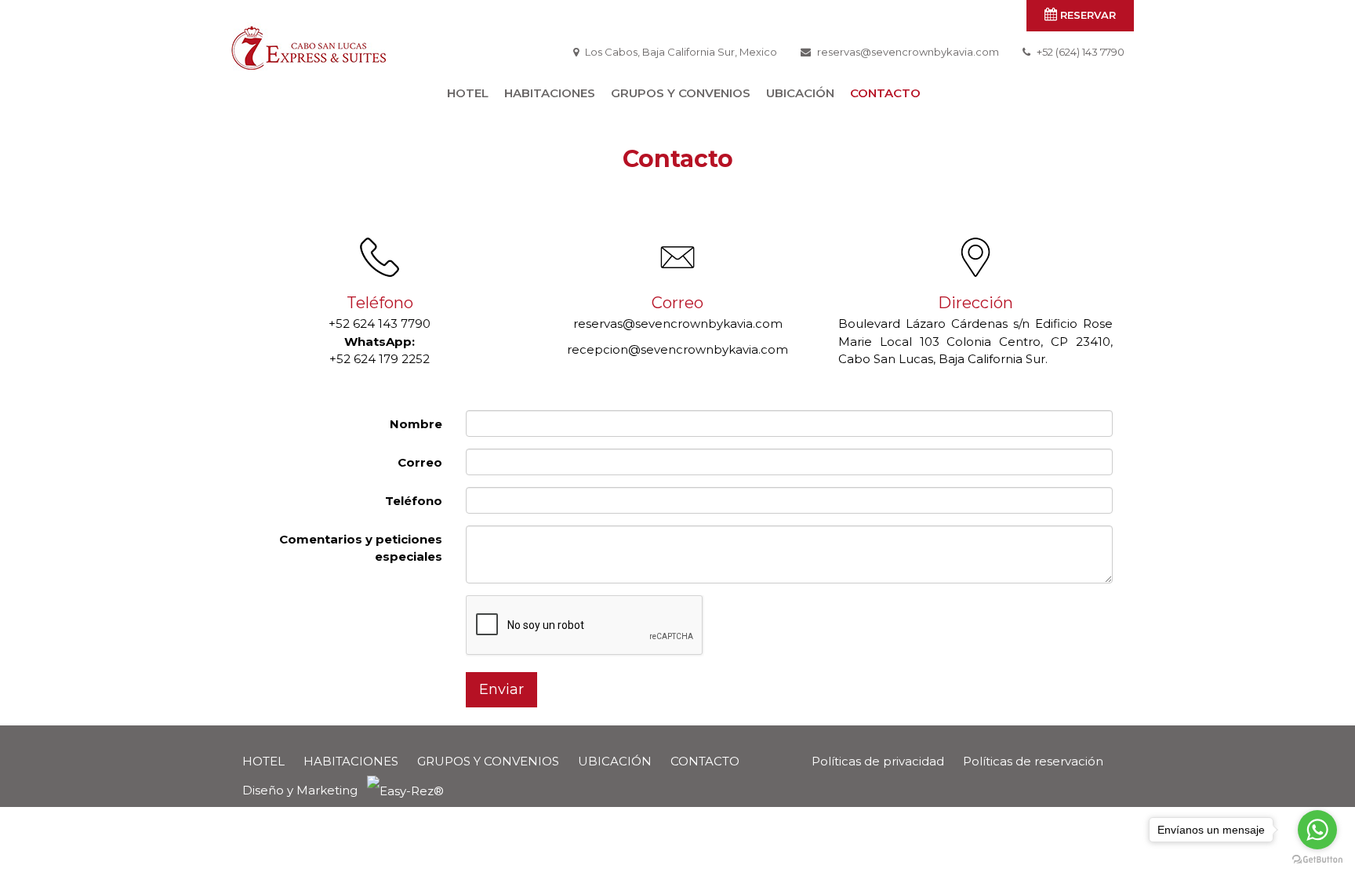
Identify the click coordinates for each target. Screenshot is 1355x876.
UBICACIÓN (800, 92)
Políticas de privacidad (878, 761)
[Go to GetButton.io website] (1317, 860)
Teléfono (413, 500)
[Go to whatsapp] (1317, 829)
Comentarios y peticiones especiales (360, 548)
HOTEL (468, 92)
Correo (420, 462)
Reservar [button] (1086, 15)
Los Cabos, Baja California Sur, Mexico (681, 51)
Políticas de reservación (1033, 761)
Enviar (501, 689)
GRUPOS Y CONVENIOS (680, 92)
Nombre (416, 423)
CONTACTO (885, 92)
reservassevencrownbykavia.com (908, 51)
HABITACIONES (549, 92)
